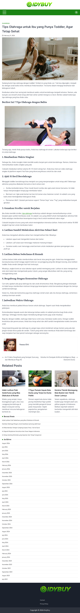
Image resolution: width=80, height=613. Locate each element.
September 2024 (7, 528)
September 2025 (7, 484)
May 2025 (5, 498)
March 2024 (5, 550)
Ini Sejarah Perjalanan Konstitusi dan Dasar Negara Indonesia (21, 431)
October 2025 (6, 480)
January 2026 (6, 469)
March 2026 (5, 461)
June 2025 (5, 495)
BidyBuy (47, 610)
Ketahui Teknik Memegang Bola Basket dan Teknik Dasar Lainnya (66, 393)
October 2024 (6, 524)
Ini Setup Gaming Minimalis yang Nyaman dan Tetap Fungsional (21, 435)
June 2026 (5, 450)
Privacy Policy (44, 604)
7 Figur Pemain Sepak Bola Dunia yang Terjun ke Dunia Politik (39, 393)
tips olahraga (27, 213)
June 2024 (5, 539)
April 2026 (5, 458)
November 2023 (7, 564)
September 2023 (7, 572)
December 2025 (7, 472)
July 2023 (5, 579)
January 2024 (6, 557)
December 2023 (7, 561)
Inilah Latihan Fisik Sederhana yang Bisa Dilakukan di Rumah (11, 393)
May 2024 (5, 542)
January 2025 (6, 513)
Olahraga (6, 23)
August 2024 (6, 531)
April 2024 (5, 546)
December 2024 (7, 517)
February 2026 (6, 465)
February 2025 (6, 509)
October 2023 (6, 568)
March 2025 (5, 506)
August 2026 (6, 443)
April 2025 (5, 502)
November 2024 (7, 520)
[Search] (76, 12)
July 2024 (5, 535)
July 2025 (5, 491)
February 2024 (6, 553)
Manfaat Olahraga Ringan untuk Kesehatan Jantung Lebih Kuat (21, 424)
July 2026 (5, 447)
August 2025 (6, 487)
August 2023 (6, 575)
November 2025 (7, 476)
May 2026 (5, 454)
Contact (42, 600)
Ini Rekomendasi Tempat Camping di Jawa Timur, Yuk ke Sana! (21, 427)
